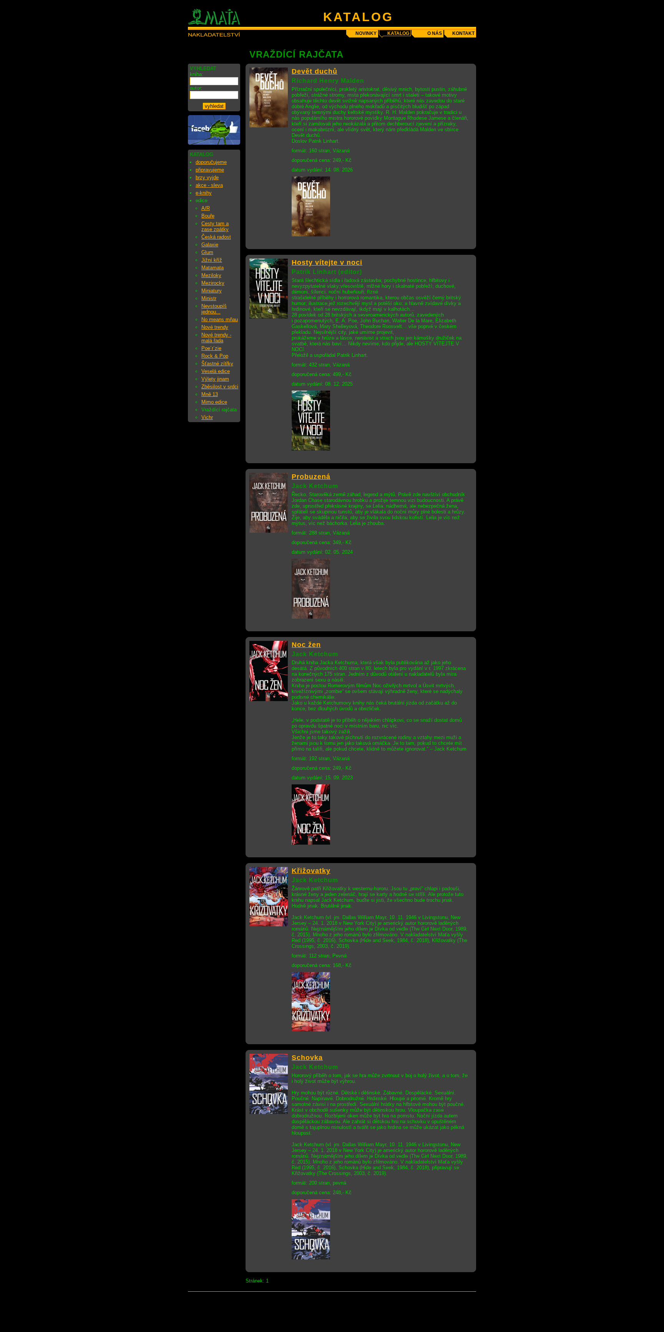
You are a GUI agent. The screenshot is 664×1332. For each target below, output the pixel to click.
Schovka (307, 1057)
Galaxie (209, 245)
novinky (366, 33)
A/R (205, 208)
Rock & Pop (214, 356)
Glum (207, 252)
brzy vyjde (207, 177)
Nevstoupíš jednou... (214, 309)
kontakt (463, 33)
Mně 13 (209, 394)
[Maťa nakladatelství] (214, 143)
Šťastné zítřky (217, 363)
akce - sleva (209, 185)
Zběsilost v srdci (219, 387)
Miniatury (211, 291)
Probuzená (311, 476)
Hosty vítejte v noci (327, 262)
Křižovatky (311, 871)
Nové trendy (214, 327)
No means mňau (219, 319)
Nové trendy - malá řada (216, 337)
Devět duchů (314, 71)
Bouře (207, 216)
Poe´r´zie (211, 348)
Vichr (207, 417)
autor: (196, 88)
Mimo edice (214, 402)
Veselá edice (215, 371)
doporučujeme (211, 162)
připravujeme (210, 170)
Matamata (212, 268)
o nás (434, 33)
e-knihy (204, 193)
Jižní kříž (211, 260)
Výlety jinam (215, 379)
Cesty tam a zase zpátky (215, 226)
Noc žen (306, 645)
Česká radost (216, 237)
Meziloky (211, 275)
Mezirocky (212, 283)
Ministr (208, 298)
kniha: (196, 74)
